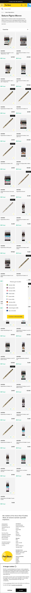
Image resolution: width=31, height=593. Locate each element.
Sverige (17, 557)
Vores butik (4, 530)
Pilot (17, 539)
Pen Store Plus (5, 533)
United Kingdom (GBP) (13, 307)
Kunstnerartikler (19, 525)
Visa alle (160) (19, 547)
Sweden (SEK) (12, 285)
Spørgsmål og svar (6, 527)
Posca (17, 544)
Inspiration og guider (6, 534)
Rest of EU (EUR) (12, 310)
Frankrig (17, 561)
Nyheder (18, 534)
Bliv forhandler (5, 537)
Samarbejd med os (6, 536)
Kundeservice (5, 525)
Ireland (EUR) (11, 296)
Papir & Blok (18, 529)
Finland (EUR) (11, 293)
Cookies (3, 545)
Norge (17, 559)
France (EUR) (11, 299)
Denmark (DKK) (12, 290)
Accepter (21, 590)
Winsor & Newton (19, 545)
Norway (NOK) (12, 287)
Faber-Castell (19, 542)
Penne (17, 528)
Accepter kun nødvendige (16, 585)
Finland (17, 560)
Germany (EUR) (12, 302)
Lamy (17, 541)
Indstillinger (9, 590)
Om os (3, 528)
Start (2, 12)
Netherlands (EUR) (13, 305)
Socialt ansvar (5, 539)
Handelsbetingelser (6, 542)
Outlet (17, 532)
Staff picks (18, 535)
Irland (17, 562)
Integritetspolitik (5, 543)
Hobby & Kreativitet (20, 526)
